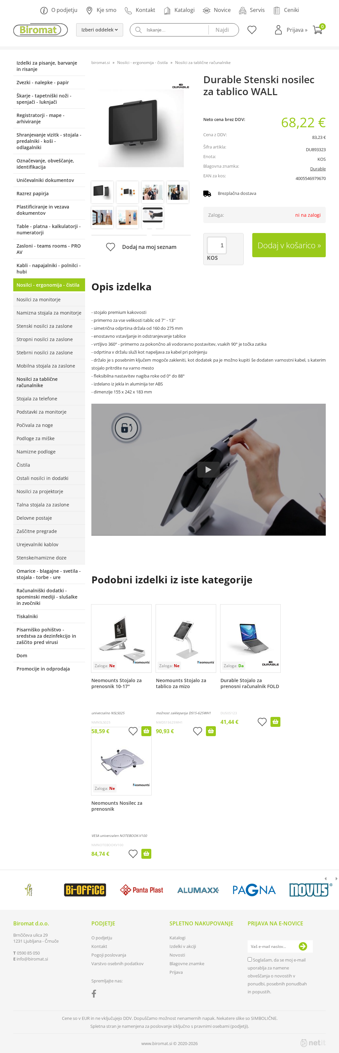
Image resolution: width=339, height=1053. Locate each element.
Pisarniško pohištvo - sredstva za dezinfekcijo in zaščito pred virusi (46, 635)
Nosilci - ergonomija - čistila (48, 285)
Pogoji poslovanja (108, 955)
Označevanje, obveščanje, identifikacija (45, 163)
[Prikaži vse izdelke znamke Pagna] (254, 890)
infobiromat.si (32, 959)
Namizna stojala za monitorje (49, 313)
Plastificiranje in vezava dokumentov (43, 210)
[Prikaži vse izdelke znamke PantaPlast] (141, 890)
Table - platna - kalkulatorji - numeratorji (49, 229)
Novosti (177, 955)
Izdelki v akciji (183, 946)
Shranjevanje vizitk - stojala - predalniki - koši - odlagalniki (49, 141)
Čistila (23, 465)
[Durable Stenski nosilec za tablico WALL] (141, 128)
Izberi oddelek (98, 30)
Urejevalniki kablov (37, 544)
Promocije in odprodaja (43, 669)
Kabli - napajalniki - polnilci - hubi (49, 268)
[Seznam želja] (251, 32)
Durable (318, 169)
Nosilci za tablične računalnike (37, 382)
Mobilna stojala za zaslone (46, 366)
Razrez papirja (33, 193)
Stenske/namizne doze (42, 558)
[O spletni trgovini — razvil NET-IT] (313, 1043)
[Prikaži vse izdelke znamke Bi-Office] (85, 890)
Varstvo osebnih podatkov (117, 963)
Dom (22, 655)
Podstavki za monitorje (42, 412)
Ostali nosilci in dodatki (43, 478)
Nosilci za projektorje (40, 491)
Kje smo (107, 10)
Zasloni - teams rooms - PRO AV (49, 249)
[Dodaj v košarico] (146, 731)
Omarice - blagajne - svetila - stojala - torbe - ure (49, 574)
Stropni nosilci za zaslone (45, 339)
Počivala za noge (35, 425)
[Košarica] (319, 30)
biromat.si (100, 62)
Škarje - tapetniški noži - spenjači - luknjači (44, 98)
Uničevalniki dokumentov (45, 180)
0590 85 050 (28, 953)
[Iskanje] (223, 29)
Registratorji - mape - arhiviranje (41, 118)
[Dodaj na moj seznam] (133, 732)
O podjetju (64, 10)
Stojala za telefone (37, 398)
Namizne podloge (36, 451)
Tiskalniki (27, 616)
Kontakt (145, 10)
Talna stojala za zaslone (43, 504)
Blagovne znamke (187, 963)
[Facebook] (95, 995)
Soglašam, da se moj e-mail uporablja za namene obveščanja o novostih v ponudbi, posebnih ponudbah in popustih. (277, 976)
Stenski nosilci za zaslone (45, 326)
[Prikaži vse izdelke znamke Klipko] (28, 890)
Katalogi (184, 10)
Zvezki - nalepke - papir (43, 82)
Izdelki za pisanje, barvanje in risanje (47, 66)
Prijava (297, 29)
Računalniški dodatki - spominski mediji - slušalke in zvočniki (47, 596)
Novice (222, 10)
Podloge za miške (36, 438)
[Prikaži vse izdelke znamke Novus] (310, 890)
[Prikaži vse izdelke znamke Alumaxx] (197, 890)
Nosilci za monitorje (39, 299)
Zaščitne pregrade (37, 531)
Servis (257, 10)
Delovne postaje (34, 518)
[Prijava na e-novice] (303, 946)
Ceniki (291, 10)
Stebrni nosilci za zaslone (45, 352)
